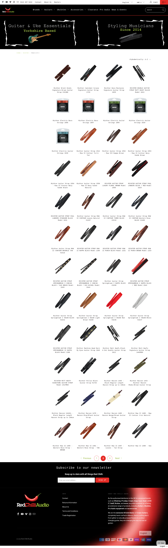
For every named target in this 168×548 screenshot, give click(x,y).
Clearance (93, 10)
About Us (47, 2)
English (126, 2)
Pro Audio (105, 10)
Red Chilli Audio (26, 539)
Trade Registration (69, 515)
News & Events (119, 10)
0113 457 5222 (26, 2)
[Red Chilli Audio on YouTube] (6, 2)
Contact (38, 2)
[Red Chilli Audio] (8, 10)
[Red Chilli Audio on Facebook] (3, 2)
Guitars (48, 10)
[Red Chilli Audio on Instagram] (14, 2)
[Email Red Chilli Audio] (18, 2)
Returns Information (69, 503)
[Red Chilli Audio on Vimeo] (10, 2)
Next (117, 458)
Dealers (57, 2)
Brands (37, 10)
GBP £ (139, 2)
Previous (87, 458)
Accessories (77, 10)
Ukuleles (62, 10)
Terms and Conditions (70, 511)
